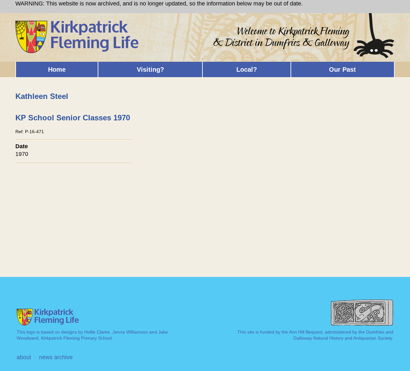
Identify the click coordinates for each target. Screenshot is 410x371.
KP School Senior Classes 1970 (72, 117)
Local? (246, 69)
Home (57, 69)
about (24, 357)
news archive (56, 357)
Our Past (342, 69)
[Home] (77, 23)
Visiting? (150, 69)
